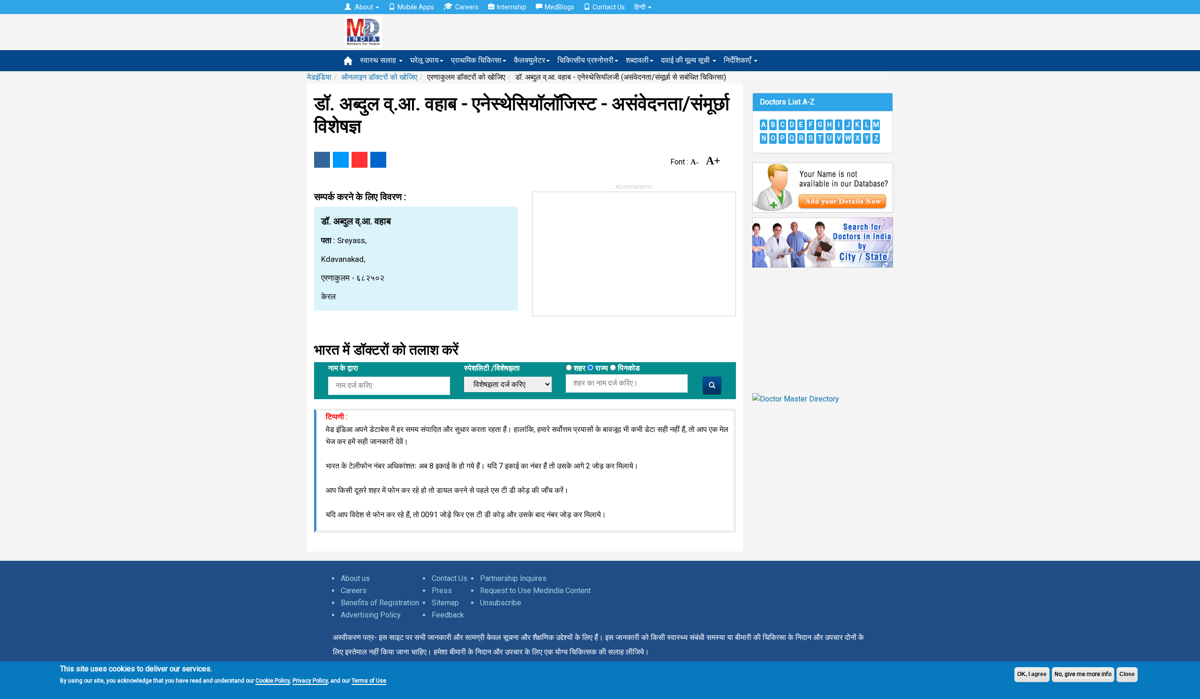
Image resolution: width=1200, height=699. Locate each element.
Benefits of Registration (380, 602)
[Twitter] (341, 160)
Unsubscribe (500, 602)
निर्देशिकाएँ (738, 60)
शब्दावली (637, 60)
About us (355, 578)
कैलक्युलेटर (529, 60)
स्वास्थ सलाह (379, 60)
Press (442, 590)
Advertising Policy (371, 614)
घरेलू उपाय (424, 60)
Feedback (448, 614)
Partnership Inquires (513, 578)
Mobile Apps (416, 7)
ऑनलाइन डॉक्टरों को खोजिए (379, 77)
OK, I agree (1032, 674)
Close (1127, 674)
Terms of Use (369, 680)
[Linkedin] (378, 160)
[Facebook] (322, 160)
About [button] (364, 7)
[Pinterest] (360, 160)
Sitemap (445, 602)
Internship (511, 7)
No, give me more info (1083, 674)
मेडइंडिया (319, 77)
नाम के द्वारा (343, 368)
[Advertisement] (602, 250)
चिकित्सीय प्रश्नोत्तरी (585, 60)
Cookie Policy (272, 680)
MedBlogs (559, 7)
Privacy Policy (310, 680)
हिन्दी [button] (640, 7)
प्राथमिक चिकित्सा (476, 60)
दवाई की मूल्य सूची (686, 60)
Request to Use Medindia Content (535, 590)
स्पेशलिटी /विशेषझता (492, 368)
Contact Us (608, 7)
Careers (467, 7)
